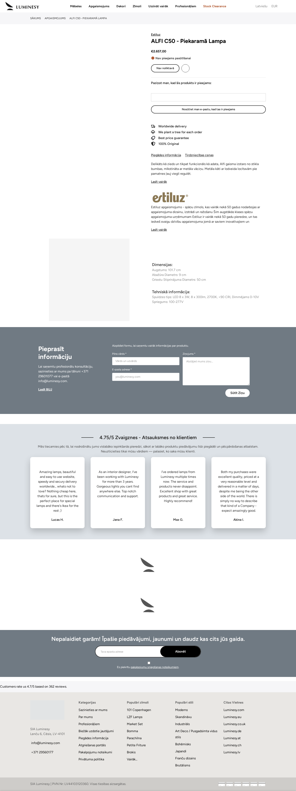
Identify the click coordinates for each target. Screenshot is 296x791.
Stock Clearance (214, 6)
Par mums (86, 717)
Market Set (135, 724)
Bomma (132, 731)
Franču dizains (185, 758)
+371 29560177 (42, 752)
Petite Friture (136, 745)
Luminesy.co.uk (234, 724)
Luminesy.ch (232, 745)
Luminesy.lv (232, 752)
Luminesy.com (234, 710)
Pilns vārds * (119, 353)
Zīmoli (137, 6)
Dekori (121, 6)
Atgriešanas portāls (92, 745)
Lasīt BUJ (45, 389)
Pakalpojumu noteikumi (95, 752)
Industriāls (182, 724)
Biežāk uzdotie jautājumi (96, 731)
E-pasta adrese (161, 89)
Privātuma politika (91, 759)
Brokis (131, 752)
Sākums (35, 18)
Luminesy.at (232, 738)
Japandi (180, 751)
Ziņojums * (189, 353)
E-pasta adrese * (122, 369)
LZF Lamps (134, 717)
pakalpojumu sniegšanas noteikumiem (155, 667)
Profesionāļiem (185, 6)
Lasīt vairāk (159, 182)
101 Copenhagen (139, 710)
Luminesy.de (232, 731)
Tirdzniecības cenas (199, 155)
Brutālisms (182, 765)
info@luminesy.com (52, 381)
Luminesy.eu (232, 717)
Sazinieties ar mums (93, 710)
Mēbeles (76, 6)
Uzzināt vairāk (158, 6)
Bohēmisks (183, 744)
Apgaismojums (99, 6)
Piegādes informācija (166, 155)
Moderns (181, 710)
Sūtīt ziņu (237, 393)
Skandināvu (183, 717)
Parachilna (134, 738)
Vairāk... (132, 759)
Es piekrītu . (148, 667)
